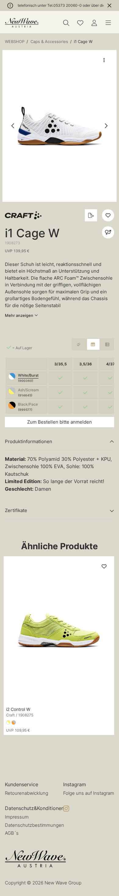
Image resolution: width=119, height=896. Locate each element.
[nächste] (106, 126)
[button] (59, 126)
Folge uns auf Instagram (88, 793)
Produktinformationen (28, 441)
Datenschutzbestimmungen (34, 825)
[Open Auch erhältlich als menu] (108, 232)
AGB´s (12, 833)
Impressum (17, 817)
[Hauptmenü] (108, 23)
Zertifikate (16, 510)
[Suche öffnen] (66, 23)
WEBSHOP (14, 41)
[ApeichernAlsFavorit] (80, 23)
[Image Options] (104, 60)
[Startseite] (21, 23)
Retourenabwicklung (26, 793)
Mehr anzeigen (19, 315)
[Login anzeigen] (94, 23)
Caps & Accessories (49, 41)
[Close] (109, 5)
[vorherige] (13, 126)
